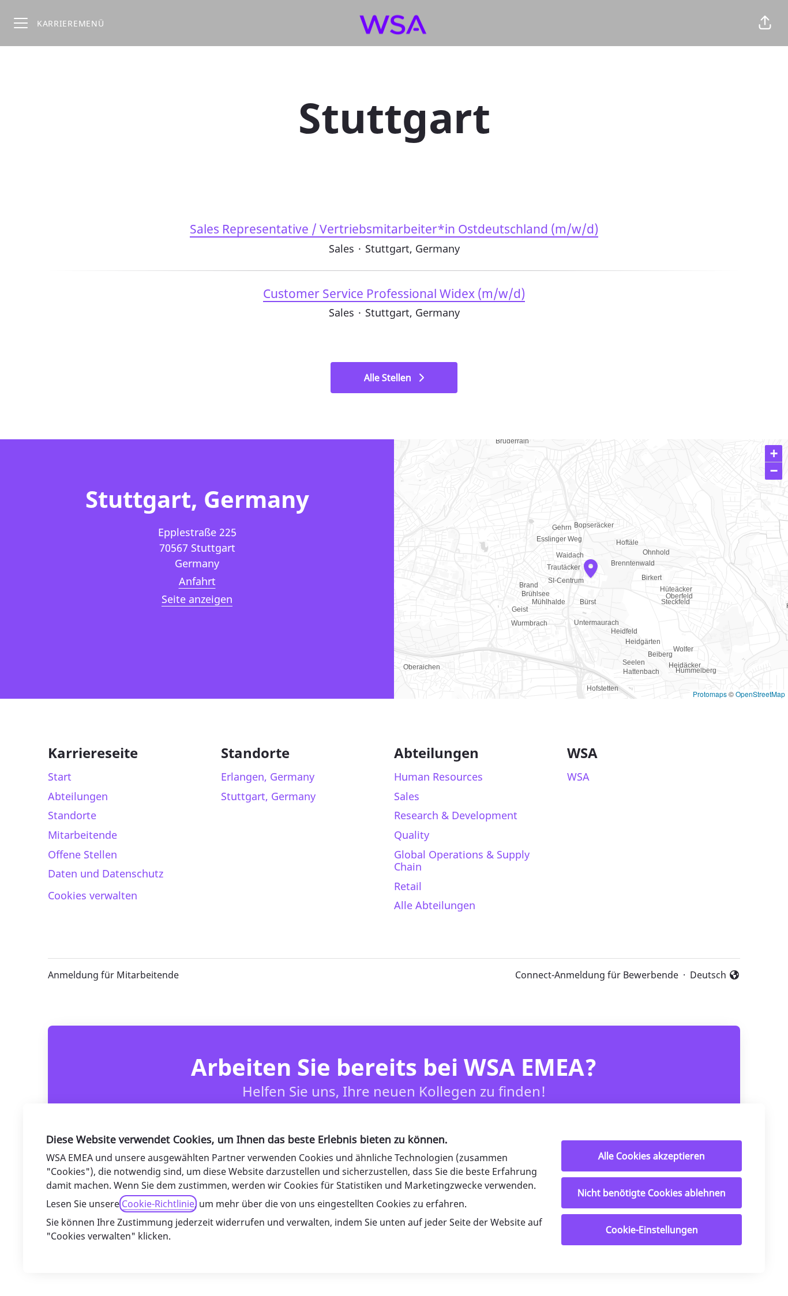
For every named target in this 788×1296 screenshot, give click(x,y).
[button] (765, 23)
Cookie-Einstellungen (652, 1229)
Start (60, 776)
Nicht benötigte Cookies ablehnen (651, 1192)
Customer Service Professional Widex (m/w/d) (394, 293)
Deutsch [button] (715, 975)
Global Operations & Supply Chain (462, 860)
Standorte (72, 815)
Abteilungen (78, 796)
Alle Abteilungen (434, 905)
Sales (406, 796)
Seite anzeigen (197, 599)
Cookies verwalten (92, 895)
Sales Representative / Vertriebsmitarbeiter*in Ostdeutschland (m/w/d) (394, 229)
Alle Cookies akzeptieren (651, 1156)
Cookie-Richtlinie (158, 1203)
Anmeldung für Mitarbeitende (113, 975)
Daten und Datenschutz (105, 873)
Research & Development (455, 815)
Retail (408, 886)
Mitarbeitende (82, 835)
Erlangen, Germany (267, 776)
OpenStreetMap (760, 694)
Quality (411, 835)
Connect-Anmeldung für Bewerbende (596, 975)
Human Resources (438, 776)
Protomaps (710, 694)
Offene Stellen (82, 854)
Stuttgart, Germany (268, 796)
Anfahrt (197, 581)
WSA (578, 776)
